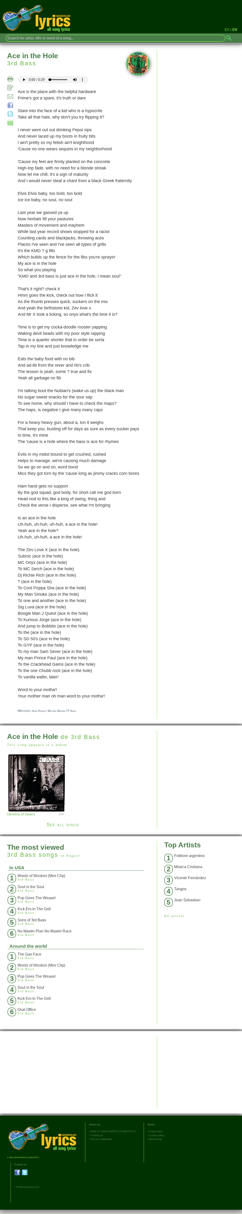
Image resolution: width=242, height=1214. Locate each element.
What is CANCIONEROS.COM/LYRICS (113, 1131)
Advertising (155, 1139)
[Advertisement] (199, 763)
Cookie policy (156, 1135)
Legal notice (156, 1131)
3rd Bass (21, 63)
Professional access (27, 1186)
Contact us (97, 1135)
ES (227, 30)
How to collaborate (101, 1139)
